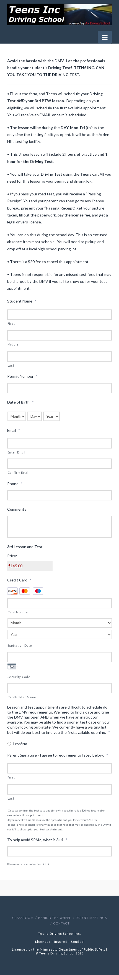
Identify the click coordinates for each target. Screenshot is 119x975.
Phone (15, 483)
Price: (12, 555)
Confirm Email (18, 472)
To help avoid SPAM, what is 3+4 (37, 839)
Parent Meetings (91, 917)
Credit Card (19, 580)
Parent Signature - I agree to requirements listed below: (57, 755)
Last (10, 365)
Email (13, 430)
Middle (13, 344)
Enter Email (16, 452)
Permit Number (22, 376)
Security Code (18, 677)
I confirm (20, 744)
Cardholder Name (21, 697)
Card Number (18, 612)
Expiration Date (19, 645)
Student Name (22, 301)
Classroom (22, 917)
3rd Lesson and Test (25, 546)
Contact (61, 923)
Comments (16, 509)
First (11, 323)
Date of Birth (20, 402)
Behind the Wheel (54, 917)
